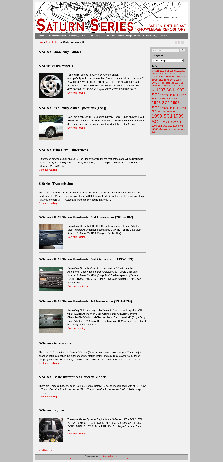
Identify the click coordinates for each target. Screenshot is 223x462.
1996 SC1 (161, 83)
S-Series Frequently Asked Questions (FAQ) (72, 108)
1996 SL (179, 83)
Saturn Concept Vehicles (129, 35)
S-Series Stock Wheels (56, 66)
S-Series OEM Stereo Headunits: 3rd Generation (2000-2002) (86, 217)
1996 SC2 (170, 83)
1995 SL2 (157, 79)
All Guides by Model (56, 35)
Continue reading (77, 93)
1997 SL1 (175, 95)
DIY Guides (95, 35)
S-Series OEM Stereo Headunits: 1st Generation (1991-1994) (85, 301)
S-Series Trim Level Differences (63, 150)
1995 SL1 (180, 76)
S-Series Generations (55, 343)
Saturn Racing (150, 35)
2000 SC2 (168, 129)
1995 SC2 (160, 76)
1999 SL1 (176, 122)
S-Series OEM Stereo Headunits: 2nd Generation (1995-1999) (86, 259)
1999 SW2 (178, 126)
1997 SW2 (172, 98)
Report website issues (110, 456)
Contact (163, 35)
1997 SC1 (165, 89)
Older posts (45, 450)
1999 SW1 (167, 126)
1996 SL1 (157, 85)
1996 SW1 (177, 86)
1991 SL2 (155, 71)
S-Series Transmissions (56, 183)
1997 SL (164, 95)
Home (41, 35)
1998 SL (164, 108)
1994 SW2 (173, 73)
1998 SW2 (172, 111)
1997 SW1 (161, 98)
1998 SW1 (161, 111)
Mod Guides (109, 35)
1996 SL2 (167, 85)
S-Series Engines (51, 410)
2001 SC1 (177, 129)
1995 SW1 (169, 79)
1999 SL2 (157, 125)
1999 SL (165, 122)
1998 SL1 (175, 108)
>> (182, 42)
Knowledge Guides (77, 35)
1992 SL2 (164, 71)
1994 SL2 (163, 73)
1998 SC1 (161, 102)
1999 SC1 (162, 116)
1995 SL (170, 76)
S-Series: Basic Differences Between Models (72, 377)
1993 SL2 (174, 70)
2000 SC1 (158, 128)
